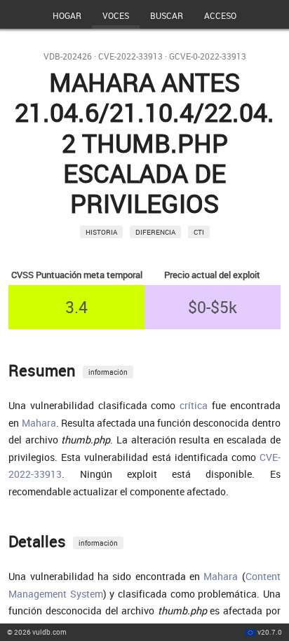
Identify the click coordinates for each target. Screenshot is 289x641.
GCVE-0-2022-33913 (207, 56)
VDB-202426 (67, 56)
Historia (101, 232)
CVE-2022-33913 (130, 56)
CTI (199, 232)
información (108, 372)
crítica (194, 405)
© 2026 (37, 632)
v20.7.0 (269, 632)
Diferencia (155, 232)
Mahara (39, 422)
